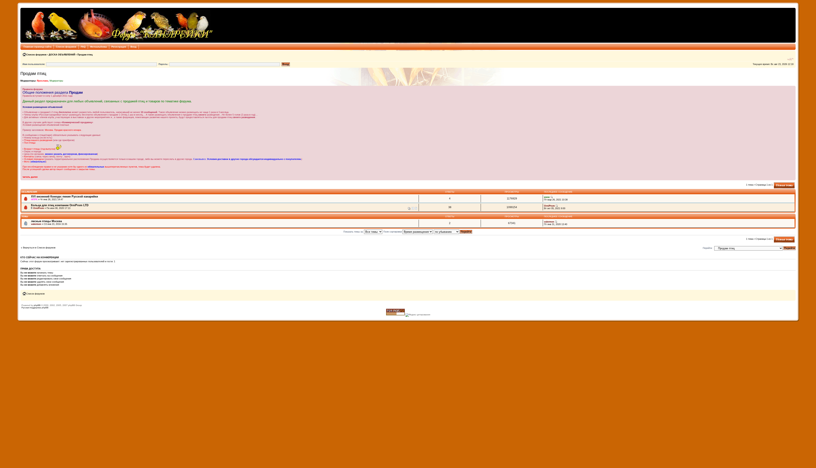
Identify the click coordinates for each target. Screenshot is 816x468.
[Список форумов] (117, 25)
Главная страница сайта (37, 46)
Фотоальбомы (98, 46)
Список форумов (66, 46)
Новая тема (780, 183)
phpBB (37, 305)
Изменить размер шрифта (790, 59)
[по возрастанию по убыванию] (453, 231)
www (547, 197)
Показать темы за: (353, 231)
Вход (133, 46)
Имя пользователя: (34, 64)
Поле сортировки (392, 231)
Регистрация (118, 46)
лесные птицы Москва (46, 221)
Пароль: (163, 64)
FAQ (83, 46)
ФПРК (34, 199)
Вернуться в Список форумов (39, 247)
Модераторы (56, 80)
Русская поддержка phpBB (34, 307)
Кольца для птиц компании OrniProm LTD (59, 205)
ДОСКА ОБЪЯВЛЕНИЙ (62, 54)
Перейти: (708, 248)
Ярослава (42, 80)
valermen (36, 224)
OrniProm (38, 208)
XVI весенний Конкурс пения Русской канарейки (64, 196)
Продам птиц (85, 54)
